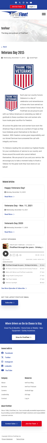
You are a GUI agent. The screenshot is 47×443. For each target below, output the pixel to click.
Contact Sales (10, 424)
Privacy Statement (7, 439)
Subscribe (8, 303)
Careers (4, 390)
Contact (4, 398)
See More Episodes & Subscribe (13, 288)
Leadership (5, 394)
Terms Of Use (20, 439)
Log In (31, 7)
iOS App (27, 394)
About (3, 383)
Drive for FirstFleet (22, 337)
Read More (8, 197)
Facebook (9, 353)
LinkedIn (8, 366)
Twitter (8, 357)
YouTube (8, 370)
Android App (29, 390)
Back (5, 47)
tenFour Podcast (30, 386)
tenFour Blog (29, 383)
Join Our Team (17, 7)
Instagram (8, 362)
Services (4, 386)
